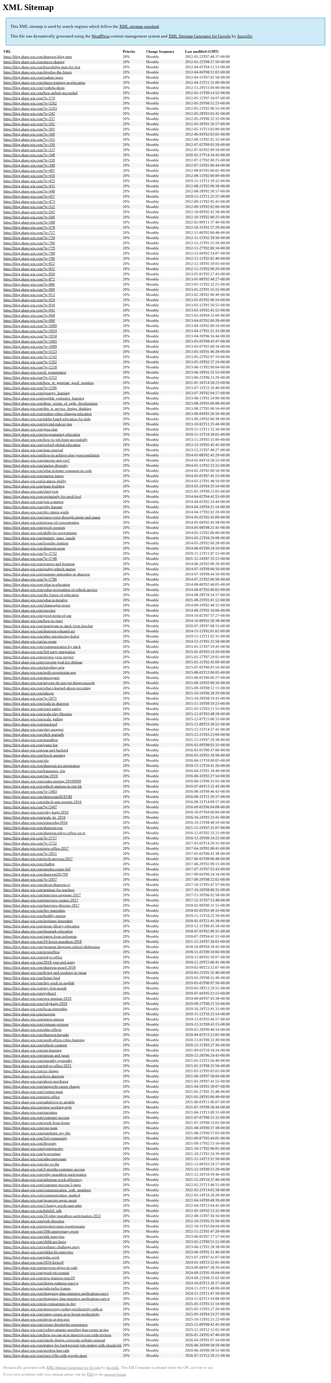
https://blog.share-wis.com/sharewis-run (33, 828)
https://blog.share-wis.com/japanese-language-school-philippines (52, 947)
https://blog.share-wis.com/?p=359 (29, 160)
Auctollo (244, 36)
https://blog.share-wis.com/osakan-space (33, 77)
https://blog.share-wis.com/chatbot (29, 864)
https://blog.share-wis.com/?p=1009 (30, 326)
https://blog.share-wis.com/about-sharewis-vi (37, 885)
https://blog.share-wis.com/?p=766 (29, 243)
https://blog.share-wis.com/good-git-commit (36, 1273)
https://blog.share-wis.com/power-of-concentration (41, 522)
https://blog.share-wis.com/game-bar (31, 745)
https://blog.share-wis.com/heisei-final (32, 978)
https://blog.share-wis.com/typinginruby (33, 1148)
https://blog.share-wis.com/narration (30, 1112)
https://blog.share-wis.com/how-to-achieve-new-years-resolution (52, 455)
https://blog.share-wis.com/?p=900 (29, 289)
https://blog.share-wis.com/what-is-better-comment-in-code (48, 471)
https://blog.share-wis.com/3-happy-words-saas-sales (43, 1205)
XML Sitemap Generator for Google (199, 36)
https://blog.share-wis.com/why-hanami (33, 507)
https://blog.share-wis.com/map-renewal (33, 450)
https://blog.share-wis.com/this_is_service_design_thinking (47, 408)
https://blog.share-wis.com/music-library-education (42, 926)
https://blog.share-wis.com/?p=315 (29, 139)
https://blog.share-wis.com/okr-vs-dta (31, 1164)
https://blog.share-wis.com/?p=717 (29, 232)
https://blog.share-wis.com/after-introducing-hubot (41, 636)
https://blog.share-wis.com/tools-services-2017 (38, 859)
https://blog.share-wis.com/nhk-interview (34, 1236)
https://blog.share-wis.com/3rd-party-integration (39, 652)
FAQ (90, 1374)
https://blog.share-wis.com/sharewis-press (34, 548)
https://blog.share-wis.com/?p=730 (29, 238)
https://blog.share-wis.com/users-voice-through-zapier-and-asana (52, 517)
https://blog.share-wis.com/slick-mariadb (34, 734)
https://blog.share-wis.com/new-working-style (38, 1107)
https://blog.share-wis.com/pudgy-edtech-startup (40, 569)
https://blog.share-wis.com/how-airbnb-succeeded (41, 93)
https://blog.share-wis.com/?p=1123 (30, 352)
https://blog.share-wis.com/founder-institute (36, 543)
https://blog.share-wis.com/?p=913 (29, 295)
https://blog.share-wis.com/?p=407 (29, 170)
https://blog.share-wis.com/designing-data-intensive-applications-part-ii (57, 1299)
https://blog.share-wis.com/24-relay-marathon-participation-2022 (52, 1216)
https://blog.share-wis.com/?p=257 (29, 119)
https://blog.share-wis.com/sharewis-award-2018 (40, 967)
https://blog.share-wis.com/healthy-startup (35, 916)
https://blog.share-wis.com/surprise (29, 1014)
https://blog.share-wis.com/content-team (33, 1092)
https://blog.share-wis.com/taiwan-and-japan (36, 1055)
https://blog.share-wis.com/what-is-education (37, 584)
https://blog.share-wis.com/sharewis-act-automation (42, 766)
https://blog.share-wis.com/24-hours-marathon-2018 (43, 941)
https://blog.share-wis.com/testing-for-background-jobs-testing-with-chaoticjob (63, 1345)
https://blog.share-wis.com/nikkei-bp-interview (38, 1252)
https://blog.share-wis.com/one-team (31, 1128)
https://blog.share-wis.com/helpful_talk (33, 1211)
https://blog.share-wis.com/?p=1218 (30, 367)
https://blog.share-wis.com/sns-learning (33, 1050)
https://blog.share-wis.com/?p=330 (29, 145)
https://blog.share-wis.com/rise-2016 (31, 776)
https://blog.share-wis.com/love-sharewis (34, 1076)
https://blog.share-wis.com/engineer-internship (38, 921)
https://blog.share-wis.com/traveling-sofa (34, 667)
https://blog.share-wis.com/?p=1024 (30, 331)
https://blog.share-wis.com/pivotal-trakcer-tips (38, 424)
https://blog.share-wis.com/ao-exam (30, 641)
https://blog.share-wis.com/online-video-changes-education (48, 414)
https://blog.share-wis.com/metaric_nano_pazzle (39, 538)
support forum (115, 1374)
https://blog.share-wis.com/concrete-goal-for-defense (43, 662)
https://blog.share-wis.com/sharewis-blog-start (38, 57)
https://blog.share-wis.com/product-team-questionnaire (44, 1226)
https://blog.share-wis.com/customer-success (36, 1117)
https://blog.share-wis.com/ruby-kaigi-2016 (36, 812)
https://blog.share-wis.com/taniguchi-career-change (42, 1086)
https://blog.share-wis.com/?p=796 (29, 258)
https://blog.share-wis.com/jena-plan (31, 429)
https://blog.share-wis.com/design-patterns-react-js (41, 1283)
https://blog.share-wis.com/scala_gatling (33, 719)
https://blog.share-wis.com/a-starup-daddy (35, 481)
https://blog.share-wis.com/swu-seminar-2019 (37, 998)
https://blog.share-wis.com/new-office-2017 (36, 848)
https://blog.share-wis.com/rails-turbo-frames (37, 1288)
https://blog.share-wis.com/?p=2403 (30, 791)
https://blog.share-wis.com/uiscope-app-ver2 (37, 460)
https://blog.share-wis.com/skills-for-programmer (40, 533)
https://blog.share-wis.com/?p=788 (29, 253)
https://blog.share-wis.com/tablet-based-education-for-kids (47, 419)
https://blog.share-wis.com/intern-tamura (34, 1019)
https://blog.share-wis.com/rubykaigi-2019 (35, 1004)
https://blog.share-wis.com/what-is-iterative (36, 600)
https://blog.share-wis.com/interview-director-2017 (42, 905)
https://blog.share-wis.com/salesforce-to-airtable (39, 1102)
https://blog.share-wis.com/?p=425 (29, 181)
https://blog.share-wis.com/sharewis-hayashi (36, 1035)
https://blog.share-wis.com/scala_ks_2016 (35, 817)
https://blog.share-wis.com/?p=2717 (30, 838)
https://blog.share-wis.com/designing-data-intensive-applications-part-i (56, 1293)
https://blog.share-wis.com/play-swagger (34, 729)
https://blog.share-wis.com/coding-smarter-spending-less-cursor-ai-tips (56, 1330)
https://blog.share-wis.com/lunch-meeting (34, 755)
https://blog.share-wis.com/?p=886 (29, 284)
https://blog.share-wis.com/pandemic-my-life (37, 1133)
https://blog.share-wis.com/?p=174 (29, 98)
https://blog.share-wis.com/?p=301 (29, 129)
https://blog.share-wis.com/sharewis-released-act (39, 631)
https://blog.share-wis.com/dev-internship (34, 910)
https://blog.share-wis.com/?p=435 (29, 186)
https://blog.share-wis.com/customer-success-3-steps (42, 1185)
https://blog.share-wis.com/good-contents (34, 527)
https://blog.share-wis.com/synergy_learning (37, 393)
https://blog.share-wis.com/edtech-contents (35, 1045)
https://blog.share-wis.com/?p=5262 (30, 103)
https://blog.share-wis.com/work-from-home (37, 1123)
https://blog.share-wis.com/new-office (32, 1097)
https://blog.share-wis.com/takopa (29, 693)
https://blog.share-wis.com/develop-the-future (38, 72)
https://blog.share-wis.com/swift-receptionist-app (40, 672)
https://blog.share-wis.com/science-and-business (39, 564)
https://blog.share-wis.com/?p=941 (29, 310)
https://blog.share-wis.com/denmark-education (38, 931)
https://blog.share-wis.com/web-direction (34, 1221)
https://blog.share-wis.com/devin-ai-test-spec (37, 1319)
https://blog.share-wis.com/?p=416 (29, 176)
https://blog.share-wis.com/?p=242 (29, 113)
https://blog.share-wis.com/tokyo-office (33, 957)
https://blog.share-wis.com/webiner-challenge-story (42, 1247)
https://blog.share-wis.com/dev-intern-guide (36, 512)
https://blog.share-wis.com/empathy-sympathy (38, 1060)
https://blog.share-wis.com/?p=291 (29, 124)
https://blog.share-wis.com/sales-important (35, 1159)
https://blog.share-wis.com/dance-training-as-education (44, 82)
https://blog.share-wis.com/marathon (31, 740)
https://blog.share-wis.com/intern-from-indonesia (40, 936)
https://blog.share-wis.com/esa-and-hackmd (36, 750)
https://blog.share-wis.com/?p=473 (29, 201)
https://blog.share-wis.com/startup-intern (34, 476)
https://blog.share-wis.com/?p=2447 (30, 807)
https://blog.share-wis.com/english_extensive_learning (44, 398)
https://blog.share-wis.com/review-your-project (39, 657)
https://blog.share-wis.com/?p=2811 (30, 853)
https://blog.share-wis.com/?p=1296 (30, 388)
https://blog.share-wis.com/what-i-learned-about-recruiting (47, 688)
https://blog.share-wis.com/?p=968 (29, 315)
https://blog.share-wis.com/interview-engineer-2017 (42, 895)
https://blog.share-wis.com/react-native (32, 709)
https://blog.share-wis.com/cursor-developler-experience (46, 1324)
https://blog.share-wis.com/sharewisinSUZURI (38, 797)
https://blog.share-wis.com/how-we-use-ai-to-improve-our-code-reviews (57, 1335)
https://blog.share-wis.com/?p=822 (29, 264)
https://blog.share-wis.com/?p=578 (29, 227)
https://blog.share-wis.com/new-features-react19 (39, 1278)
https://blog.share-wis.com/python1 (30, 993)
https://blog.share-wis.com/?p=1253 (30, 377)
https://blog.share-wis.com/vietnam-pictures (36, 1024)
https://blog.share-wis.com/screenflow (32, 952)
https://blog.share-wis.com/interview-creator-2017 (41, 900)
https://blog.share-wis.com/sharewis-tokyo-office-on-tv (45, 833)
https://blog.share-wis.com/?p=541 (29, 212)
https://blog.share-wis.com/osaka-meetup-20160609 (42, 781)
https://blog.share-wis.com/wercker (30, 610)
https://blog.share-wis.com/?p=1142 (30, 357)
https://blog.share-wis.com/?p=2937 (30, 879)
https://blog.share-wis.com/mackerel (30, 724)
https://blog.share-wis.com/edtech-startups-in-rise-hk (43, 786)
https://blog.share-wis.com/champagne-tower (37, 605)
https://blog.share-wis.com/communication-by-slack (42, 646)
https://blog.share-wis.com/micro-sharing (34, 62)
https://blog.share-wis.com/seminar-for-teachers (39, 890)
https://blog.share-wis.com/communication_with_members (47, 1190)
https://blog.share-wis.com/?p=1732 (30, 553)
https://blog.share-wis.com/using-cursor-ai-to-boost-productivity (52, 1314)
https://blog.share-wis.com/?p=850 (29, 274)
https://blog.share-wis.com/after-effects (32, 1029)
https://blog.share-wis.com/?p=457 (29, 196)
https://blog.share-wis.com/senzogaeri (31, 678)
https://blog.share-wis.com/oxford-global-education (42, 445)
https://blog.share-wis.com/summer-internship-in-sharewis (47, 574)
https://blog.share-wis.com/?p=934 (29, 305)
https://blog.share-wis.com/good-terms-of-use (37, 615)
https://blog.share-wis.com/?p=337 (29, 150)
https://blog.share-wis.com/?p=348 (29, 155)
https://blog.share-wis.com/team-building (34, 486)
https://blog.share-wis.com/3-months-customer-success (44, 1169)
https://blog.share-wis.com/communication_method (42, 1195)
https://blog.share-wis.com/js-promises (32, 1154)
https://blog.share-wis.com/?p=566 (29, 217)
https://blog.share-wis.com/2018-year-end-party (39, 962)
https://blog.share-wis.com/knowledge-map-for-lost (42, 67)
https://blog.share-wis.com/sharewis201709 (36, 874)
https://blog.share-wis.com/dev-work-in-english (39, 983)
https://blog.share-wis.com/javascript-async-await (40, 1200)
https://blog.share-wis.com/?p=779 (29, 248)
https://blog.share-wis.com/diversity (30, 1143)
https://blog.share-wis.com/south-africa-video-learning (44, 1040)
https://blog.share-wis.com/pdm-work (31, 1257)
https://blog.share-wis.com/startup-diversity (36, 465)
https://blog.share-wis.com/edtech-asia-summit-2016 (42, 802)
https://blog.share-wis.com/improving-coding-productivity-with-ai (53, 1309)
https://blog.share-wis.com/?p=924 (29, 300)
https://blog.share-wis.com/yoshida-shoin (34, 88)
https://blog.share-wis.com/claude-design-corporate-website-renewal (54, 1340)
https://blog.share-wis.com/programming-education (42, 434)
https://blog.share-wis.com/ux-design (31, 1071)
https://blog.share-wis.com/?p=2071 (30, 698)
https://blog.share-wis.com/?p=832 (29, 269)
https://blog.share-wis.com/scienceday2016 (36, 822)
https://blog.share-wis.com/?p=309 (29, 134)
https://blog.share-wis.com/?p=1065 (30, 341)
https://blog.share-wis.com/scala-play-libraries (38, 714)
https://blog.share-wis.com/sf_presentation (35, 372)
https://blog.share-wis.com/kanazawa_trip (34, 771)
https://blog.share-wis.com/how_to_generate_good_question (49, 383)
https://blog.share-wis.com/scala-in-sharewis (36, 703)
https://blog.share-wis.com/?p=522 (29, 207)
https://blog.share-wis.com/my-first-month (35, 988)
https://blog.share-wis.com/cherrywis (31, 491)
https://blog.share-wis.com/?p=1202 (30, 362)
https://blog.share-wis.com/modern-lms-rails (36, 1350)
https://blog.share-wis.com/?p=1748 (30, 559)
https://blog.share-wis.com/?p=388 (29, 165)
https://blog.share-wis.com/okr (26, 760)
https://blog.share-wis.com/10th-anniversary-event (41, 1231)
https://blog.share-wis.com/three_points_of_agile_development (51, 403)
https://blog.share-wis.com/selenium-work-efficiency (43, 1180)
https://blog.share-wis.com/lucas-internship (35, 1009)
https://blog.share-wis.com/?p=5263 (30, 108)
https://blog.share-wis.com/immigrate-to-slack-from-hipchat (48, 626)
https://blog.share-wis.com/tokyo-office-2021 (37, 1066)
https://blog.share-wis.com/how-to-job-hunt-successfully (46, 439)
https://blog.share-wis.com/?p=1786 (30, 579)
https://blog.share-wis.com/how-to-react (33, 621)
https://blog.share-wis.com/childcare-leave (35, 1242)
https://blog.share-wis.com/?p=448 (29, 191)
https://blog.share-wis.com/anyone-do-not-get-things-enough (49, 683)
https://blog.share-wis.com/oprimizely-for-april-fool (42, 496)
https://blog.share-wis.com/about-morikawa (36, 1081)
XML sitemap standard (139, 26)
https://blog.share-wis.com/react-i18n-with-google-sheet (45, 1355)
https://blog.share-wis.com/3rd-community (35, 1138)
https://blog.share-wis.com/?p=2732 (30, 843)
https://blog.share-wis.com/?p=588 (29, 222)
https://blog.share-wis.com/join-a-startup (34, 502)
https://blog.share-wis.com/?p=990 (29, 320)
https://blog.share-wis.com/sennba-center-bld (37, 869)
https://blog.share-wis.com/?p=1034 (30, 336)
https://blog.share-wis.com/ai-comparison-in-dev (40, 1304)
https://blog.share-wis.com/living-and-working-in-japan (45, 973)
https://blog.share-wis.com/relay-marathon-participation (45, 1174)
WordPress (100, 36)
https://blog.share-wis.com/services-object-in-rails (40, 1267)
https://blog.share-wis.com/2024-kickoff (34, 1262)
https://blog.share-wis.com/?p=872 (29, 279)
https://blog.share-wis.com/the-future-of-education (41, 595)
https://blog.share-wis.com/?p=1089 (30, 346)
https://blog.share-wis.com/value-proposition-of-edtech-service (50, 590)
